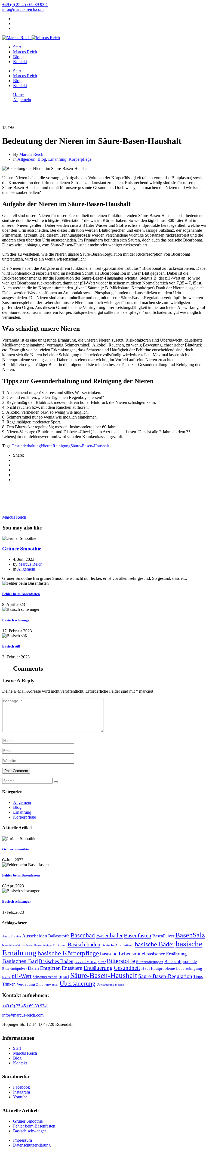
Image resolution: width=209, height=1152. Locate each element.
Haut (145, 968)
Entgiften (50, 968)
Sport (64, 976)
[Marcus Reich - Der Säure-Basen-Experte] (16, 37)
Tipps (198, 976)
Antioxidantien (11, 936)
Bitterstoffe (121, 960)
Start (17, 47)
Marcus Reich (25, 51)
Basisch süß (11, 646)
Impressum (22, 1140)
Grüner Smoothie (21, 549)
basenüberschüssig (13, 945)
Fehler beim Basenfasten (21, 594)
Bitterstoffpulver (14, 969)
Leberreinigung (189, 968)
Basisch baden (83, 944)
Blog (17, 56)
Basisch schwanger (16, 620)
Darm (33, 968)
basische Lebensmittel (122, 953)
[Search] (56, 782)
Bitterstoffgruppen (149, 962)
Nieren (47, 446)
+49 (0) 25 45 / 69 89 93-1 (25, 4)
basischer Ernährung (166, 953)
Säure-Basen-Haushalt (89, 446)
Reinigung (61, 446)
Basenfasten (137, 936)
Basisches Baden (56, 961)
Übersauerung (78, 983)
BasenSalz (190, 935)
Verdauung (26, 984)
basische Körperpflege (68, 953)
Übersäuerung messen (110, 984)
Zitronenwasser (47, 984)
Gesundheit (127, 968)
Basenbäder (109, 936)
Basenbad (82, 935)
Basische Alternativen (118, 945)
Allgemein (26, 159)
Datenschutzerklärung (32, 1145)
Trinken (9, 984)
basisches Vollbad (86, 962)
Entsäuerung (98, 968)
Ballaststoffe (58, 936)
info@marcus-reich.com (23, 9)
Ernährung (57, 159)
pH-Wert (22, 976)
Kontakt (20, 61)
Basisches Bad (20, 961)
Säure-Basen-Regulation (165, 976)
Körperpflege (80, 159)
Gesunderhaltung (26, 446)
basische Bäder (154, 944)
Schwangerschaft (45, 977)
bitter (102, 962)
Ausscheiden (34, 936)
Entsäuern (72, 968)
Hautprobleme (163, 968)
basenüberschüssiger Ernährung (46, 945)
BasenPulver (163, 936)
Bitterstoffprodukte (180, 961)
